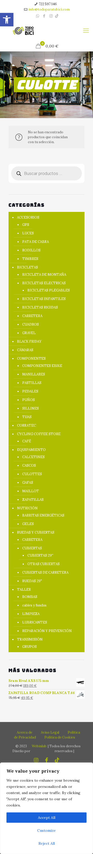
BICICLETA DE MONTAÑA (44, 274)
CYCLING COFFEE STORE (38, 434)
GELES (28, 524)
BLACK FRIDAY (29, 341)
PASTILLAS (31, 383)
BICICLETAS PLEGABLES (48, 290)
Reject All (46, 843)
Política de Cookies (59, 737)
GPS (25, 224)
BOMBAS (29, 597)
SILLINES (30, 408)
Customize (46, 830)
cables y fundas (34, 605)
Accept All (46, 817)
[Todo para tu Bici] (23, 30)
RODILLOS (31, 250)
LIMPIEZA (31, 614)
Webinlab (39, 746)
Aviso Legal (50, 732)
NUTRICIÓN (27, 508)
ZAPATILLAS (33, 499)
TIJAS (27, 417)
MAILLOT (30, 491)
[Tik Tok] (56, 15)
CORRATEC (26, 425)
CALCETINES (33, 457)
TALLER (24, 589)
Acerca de (24, 732)
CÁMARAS (25, 350)
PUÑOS (28, 400)
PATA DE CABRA (35, 242)
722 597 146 (48, 4)
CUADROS (30, 324)
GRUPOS (29, 646)
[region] (46, 808)
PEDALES (30, 391)
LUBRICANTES (34, 622)
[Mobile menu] (86, 30)
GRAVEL (29, 333)
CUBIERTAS (32, 548)
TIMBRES (30, 259)
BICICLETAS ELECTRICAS (44, 283)
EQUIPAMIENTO (31, 450)
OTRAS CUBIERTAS (43, 564)
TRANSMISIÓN (30, 639)
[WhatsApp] (37, 15)
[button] (6, 19)
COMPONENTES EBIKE (42, 366)
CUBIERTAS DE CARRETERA (45, 572)
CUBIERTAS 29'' (40, 555)
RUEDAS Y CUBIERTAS (35, 532)
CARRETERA (32, 316)
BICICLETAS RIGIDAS (40, 307)
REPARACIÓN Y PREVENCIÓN (47, 631)
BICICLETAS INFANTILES (44, 299)
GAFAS (27, 482)
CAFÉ (26, 441)
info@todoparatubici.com (49, 9)
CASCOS (29, 465)
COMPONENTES (31, 358)
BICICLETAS (27, 267)
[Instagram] (51, 15)
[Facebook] (44, 15)
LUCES (28, 233)
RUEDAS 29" (32, 581)
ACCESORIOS (28, 217)
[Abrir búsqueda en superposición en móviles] (46, 173)
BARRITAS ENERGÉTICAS (43, 515)
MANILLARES (33, 374)
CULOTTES (32, 474)
